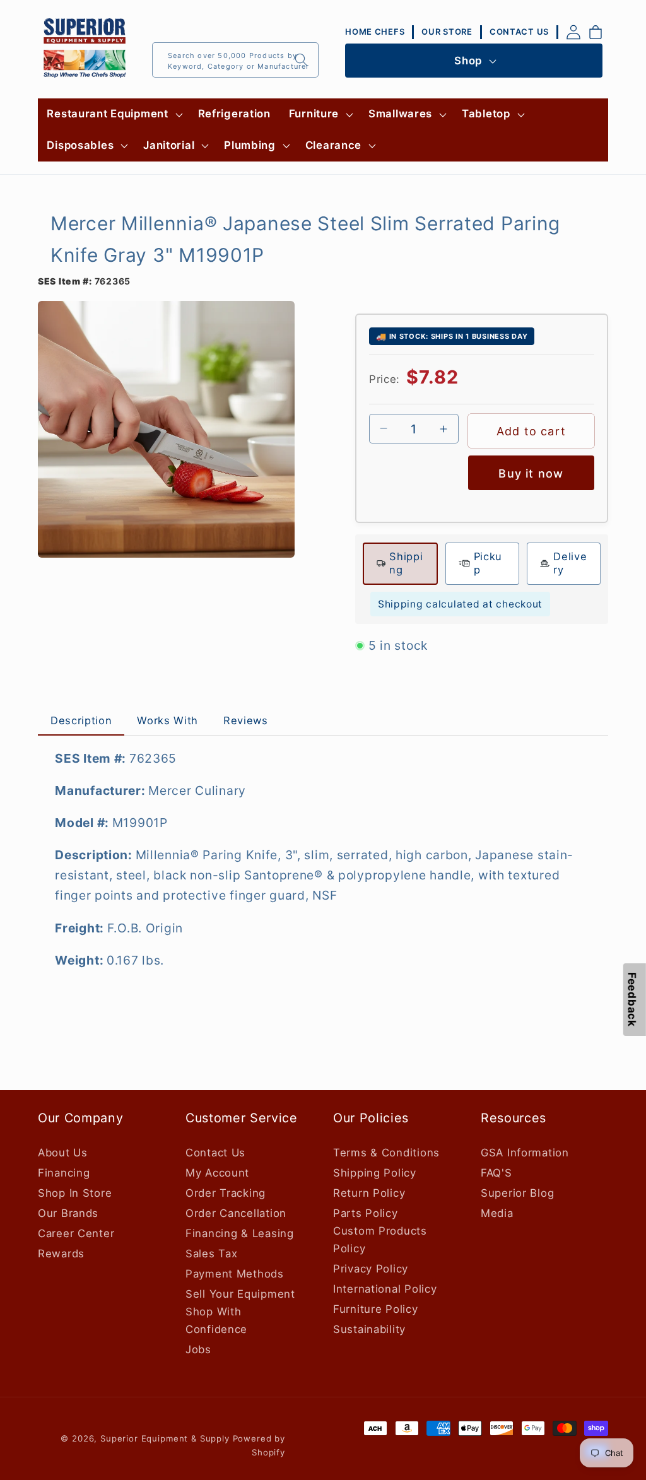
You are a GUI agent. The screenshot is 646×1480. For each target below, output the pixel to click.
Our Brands (68, 1213)
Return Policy (369, 1193)
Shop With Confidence (216, 1320)
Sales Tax (211, 1253)
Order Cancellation (235, 1213)
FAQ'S (496, 1172)
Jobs (198, 1349)
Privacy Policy (370, 1268)
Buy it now (530, 473)
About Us (63, 1152)
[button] (113, 114)
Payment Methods (234, 1273)
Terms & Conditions (386, 1152)
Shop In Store (75, 1193)
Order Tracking (225, 1193)
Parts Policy (365, 1213)
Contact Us (215, 1152)
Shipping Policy (374, 1172)
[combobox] (235, 60)
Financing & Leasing (239, 1233)
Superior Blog (517, 1193)
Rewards (61, 1253)
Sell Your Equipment (240, 1294)
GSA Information (525, 1152)
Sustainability (369, 1329)
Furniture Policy (375, 1309)
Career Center (76, 1233)
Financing (64, 1172)
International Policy (385, 1289)
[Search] (301, 59)
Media (497, 1213)
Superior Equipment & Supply (165, 1438)
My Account (217, 1172)
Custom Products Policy (380, 1240)
